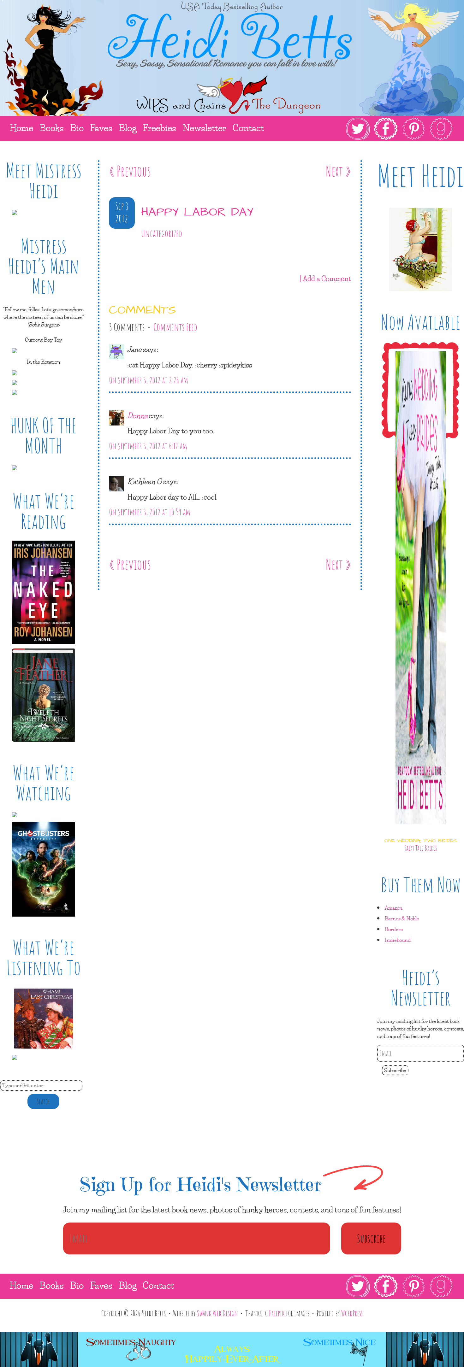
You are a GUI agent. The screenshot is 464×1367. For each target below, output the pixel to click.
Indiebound (398, 940)
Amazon (393, 907)
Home (21, 1285)
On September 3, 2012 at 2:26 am (148, 380)
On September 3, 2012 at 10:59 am (149, 512)
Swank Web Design (217, 1313)
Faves (101, 1285)
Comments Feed (175, 327)
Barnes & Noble (402, 918)
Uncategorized (161, 233)
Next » (338, 171)
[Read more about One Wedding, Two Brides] (420, 829)
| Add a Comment (325, 278)
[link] (399, 128)
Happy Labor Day (197, 212)
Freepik (277, 1313)
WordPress (352, 1313)
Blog (127, 1285)
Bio (77, 1285)
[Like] (110, 252)
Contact (158, 1285)
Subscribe (395, 1070)
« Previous (130, 171)
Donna (137, 415)
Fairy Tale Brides (420, 847)
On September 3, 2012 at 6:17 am (148, 446)
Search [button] (43, 1101)
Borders (394, 929)
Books (51, 1285)
